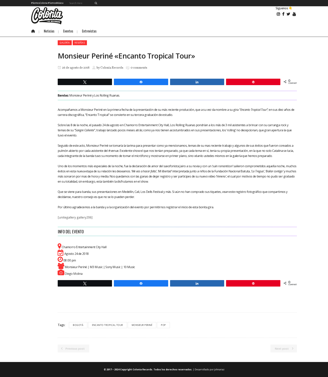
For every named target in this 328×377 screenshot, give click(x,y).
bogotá (78, 325)
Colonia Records (111, 68)
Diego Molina (74, 274)
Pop (163, 325)
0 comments (139, 68)
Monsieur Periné (142, 325)
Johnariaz (219, 369)
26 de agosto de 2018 (75, 68)
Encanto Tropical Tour (107, 325)
